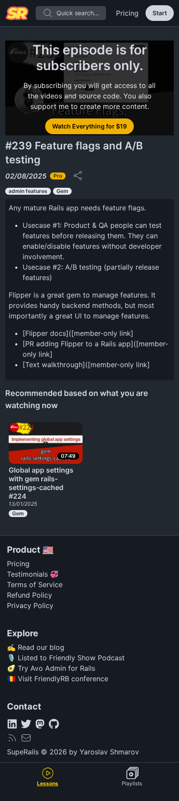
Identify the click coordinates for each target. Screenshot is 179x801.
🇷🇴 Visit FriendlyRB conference (57, 678)
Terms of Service (35, 584)
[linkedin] (12, 724)
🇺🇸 (48, 549)
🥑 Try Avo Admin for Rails (51, 668)
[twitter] (26, 724)
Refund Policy (29, 595)
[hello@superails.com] (26, 738)
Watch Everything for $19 (89, 126)
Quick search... (77, 13)
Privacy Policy (30, 605)
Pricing (127, 13)
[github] (54, 724)
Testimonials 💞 (33, 574)
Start (159, 13)
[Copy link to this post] (78, 175)
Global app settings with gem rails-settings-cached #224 (41, 483)
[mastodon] (40, 724)
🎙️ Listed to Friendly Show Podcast (66, 657)
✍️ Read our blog (35, 647)
